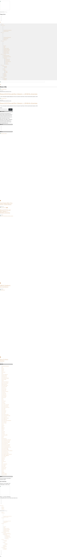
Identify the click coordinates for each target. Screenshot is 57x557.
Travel (3, 539)
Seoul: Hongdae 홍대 (5, 448)
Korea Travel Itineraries (5, 91)
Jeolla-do (3, 402)
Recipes (3, 436)
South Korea (4, 54)
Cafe (2, 373)
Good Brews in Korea (7, 56)
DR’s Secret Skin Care (7, 37)
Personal (3, 77)
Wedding (5, 79)
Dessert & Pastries (7, 49)
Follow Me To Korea (5, 385)
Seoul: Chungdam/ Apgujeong (6, 439)
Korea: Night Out (4, 419)
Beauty (3, 32)
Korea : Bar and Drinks (5, 404)
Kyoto (6, 71)
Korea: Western (4, 421)
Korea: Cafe (3, 413)
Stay (2, 462)
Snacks (3, 460)
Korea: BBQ (3, 408)
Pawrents (5, 78)
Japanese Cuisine (6, 50)
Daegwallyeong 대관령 (5, 378)
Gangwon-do (7, 59)
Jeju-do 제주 (4, 401)
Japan (5, 542)
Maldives (5, 546)
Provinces (5, 57)
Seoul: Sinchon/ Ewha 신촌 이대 (7, 454)
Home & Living (6, 31)
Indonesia (5, 66)
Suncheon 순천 (4, 467)
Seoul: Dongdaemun (5, 443)
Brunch (5, 45)
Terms (3, 508)
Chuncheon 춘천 (4, 375)
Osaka (6, 72)
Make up (5, 39)
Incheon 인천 (4, 397)
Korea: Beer (3, 409)
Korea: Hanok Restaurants (6, 415)
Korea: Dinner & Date (5, 414)
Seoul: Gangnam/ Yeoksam (6, 444)
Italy (4, 68)
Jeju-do (6, 62)
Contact (3, 509)
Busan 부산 (1, 91)
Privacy (3, 507)
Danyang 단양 (4, 379)
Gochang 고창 (4, 390)
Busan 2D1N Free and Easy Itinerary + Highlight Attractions (18, 94)
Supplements (6, 38)
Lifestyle (3, 25)
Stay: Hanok (4, 465)
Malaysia (5, 74)
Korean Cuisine (6, 51)
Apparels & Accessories (7, 30)
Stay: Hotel (3, 466)
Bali (6, 67)
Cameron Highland (5, 374)
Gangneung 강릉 (4, 386)
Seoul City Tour (4, 438)
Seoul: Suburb (4, 456)
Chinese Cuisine (6, 48)
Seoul (3, 437)
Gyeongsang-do (8, 61)
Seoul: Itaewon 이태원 (5, 449)
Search (1, 107)
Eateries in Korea (6, 55)
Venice (3, 471)
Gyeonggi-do (7, 60)
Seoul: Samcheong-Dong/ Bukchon (7, 450)
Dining (3, 380)
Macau (5, 73)
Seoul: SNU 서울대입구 (5, 455)
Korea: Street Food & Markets (6, 420)
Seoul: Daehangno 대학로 (6, 442)
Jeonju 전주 (3, 403)
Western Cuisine (4, 473)
